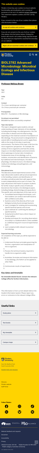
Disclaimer (4, 435)
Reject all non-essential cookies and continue (18, 46)
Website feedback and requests (11, 431)
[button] (30, 54)
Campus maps (8, 342)
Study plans (7, 313)
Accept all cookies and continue (13, 27)
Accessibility (5, 438)
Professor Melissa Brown (12, 84)
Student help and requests (9, 370)
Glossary (4, 382)
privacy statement (31, 12)
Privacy (3, 441)
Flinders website (6, 384)
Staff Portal (4, 386)
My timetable (7, 332)
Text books (6, 323)
